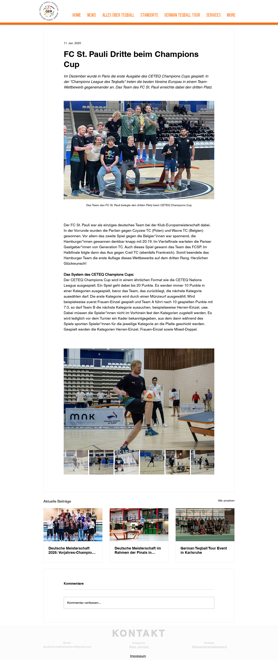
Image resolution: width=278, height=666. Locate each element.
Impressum (138, 656)
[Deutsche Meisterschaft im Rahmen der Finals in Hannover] (139, 524)
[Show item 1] (76, 462)
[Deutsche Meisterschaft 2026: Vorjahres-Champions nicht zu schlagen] (73, 524)
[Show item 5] (177, 462)
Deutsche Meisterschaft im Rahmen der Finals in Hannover (138, 550)
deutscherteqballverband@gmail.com (67, 646)
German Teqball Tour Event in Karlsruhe (204, 550)
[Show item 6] (203, 462)
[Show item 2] (101, 462)
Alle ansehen (226, 500)
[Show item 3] (127, 462)
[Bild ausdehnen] (139, 399)
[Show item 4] (152, 462)
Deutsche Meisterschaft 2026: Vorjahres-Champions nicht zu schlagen (72, 550)
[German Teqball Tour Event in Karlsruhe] (205, 524)
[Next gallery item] (209, 399)
